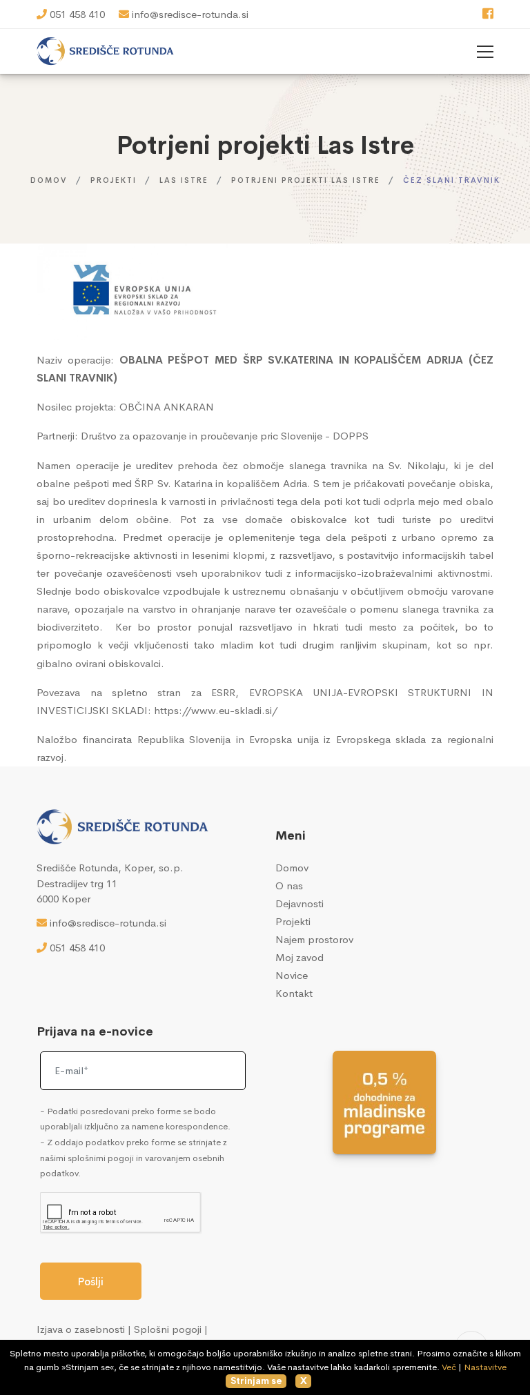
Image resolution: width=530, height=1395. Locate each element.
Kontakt (294, 993)
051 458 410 (77, 14)
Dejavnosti (299, 903)
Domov (49, 180)
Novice (291, 975)
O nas (289, 885)
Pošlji (91, 1281)
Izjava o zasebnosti (81, 1329)
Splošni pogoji (168, 1329)
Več (449, 1367)
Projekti (113, 180)
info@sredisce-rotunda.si (190, 14)
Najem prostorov (314, 939)
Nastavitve (485, 1367)
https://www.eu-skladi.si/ (215, 710)
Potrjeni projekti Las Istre (305, 180)
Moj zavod (299, 957)
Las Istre (183, 180)
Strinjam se (256, 1381)
